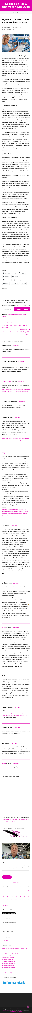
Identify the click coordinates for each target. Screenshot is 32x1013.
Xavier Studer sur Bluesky (8, 959)
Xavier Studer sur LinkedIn (8, 965)
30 (20, 902)
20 (7, 899)
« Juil (3, 905)
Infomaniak (13, 1011)
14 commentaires (9, 29)
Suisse (24, 314)
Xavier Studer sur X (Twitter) (8, 972)
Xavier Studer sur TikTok (7, 971)
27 (7, 902)
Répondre (16, 345)
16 (20, 896)
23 (20, 899)
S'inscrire (6, 877)
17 (24, 896)
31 (24, 902)
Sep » (6, 905)
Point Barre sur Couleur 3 (8, 957)
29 (16, 902)
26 (3, 902)
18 (28, 896)
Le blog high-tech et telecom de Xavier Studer (16, 1009)
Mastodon (19, 1011)
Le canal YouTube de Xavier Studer (10, 953)
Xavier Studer (6, 381)
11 (28, 893)
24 (24, 899)
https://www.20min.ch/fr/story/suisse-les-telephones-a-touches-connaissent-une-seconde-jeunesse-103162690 (16, 441)
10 (24, 893)
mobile (13, 314)
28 (11, 902)
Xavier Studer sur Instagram (8, 963)
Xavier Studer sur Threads (8, 969)
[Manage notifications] (28, 1006)
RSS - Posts (5, 940)
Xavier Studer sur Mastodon (8, 967)
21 (11, 899)
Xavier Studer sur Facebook (8, 961)
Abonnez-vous (22, 309)
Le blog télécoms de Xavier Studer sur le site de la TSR (15, 952)
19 (3, 899)
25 (28, 899)
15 (16, 896)
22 (16, 899)
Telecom (4, 316)
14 (11, 896)
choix (9, 314)
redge (4, 453)
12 (3, 896)
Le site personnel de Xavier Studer (10, 955)
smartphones (18, 314)
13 (7, 896)
